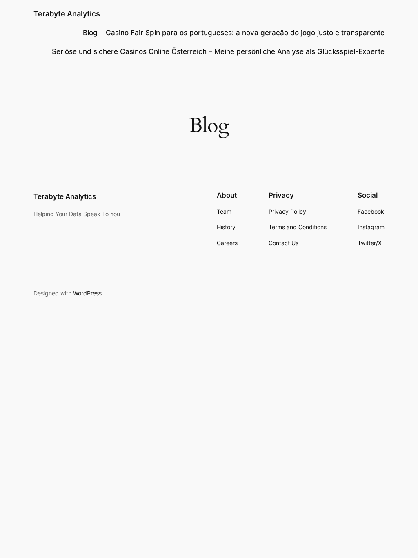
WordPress (87, 293)
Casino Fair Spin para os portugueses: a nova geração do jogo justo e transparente (245, 33)
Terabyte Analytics (66, 13)
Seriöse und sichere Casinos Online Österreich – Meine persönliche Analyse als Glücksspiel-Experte (218, 51)
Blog (90, 33)
